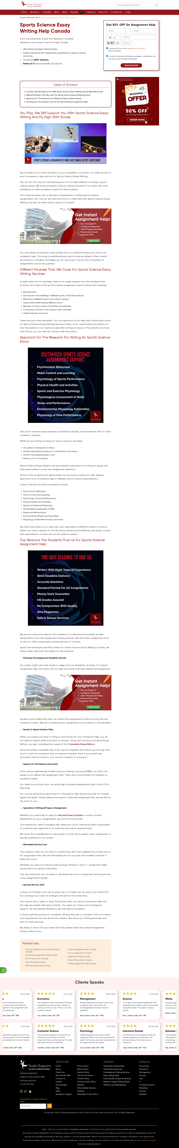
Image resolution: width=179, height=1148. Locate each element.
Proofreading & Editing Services (116, 1072)
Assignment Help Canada (79, 956)
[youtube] (30, 1091)
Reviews (77, 12)
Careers (59, 1082)
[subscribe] (49, 1106)
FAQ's (58, 1091)
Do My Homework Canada (36, 959)
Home (24, 12)
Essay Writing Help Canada (79, 960)
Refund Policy (82, 1069)
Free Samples (61, 1085)
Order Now (60, 1072)
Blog (56, 12)
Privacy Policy (82, 1066)
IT (140, 1082)
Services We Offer (63, 1075)
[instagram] (21, 1091)
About (58, 1069)
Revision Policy (83, 1072)
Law (141, 1079)
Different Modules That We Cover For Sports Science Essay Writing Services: (58, 95)
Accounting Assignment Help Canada (41, 955)
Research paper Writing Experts (116, 1082)
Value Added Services (86, 1088)
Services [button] (34, 12)
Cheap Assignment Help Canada (82, 964)
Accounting (144, 1066)
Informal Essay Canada (70, 815)
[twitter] (25, 1091)
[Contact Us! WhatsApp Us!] (3, 970)
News (64, 12)
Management (145, 1072)
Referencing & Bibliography (114, 1085)
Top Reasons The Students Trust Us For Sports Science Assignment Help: (57, 102)
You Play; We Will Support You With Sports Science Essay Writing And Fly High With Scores (64, 92)
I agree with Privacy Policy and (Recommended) (127, 50)
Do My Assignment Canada (79, 953)
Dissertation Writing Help (113, 1066)
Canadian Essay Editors (82, 744)
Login (128, 12)
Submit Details (131, 65)
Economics (143, 1069)
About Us (103, 12)
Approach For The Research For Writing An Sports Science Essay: (54, 98)
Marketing (143, 1088)
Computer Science (147, 1085)
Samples (47, 12)
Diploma (91, 12)
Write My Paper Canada (35, 962)
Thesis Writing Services (112, 1069)
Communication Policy (86, 1082)
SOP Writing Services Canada (37, 966)
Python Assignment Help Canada (82, 949)
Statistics (143, 1094)
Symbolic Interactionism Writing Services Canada (42, 951)
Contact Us (116, 12)
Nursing (142, 1075)
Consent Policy (83, 1079)
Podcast (80, 1091)
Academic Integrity (64, 1094)
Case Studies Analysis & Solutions (117, 1079)
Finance (142, 1091)
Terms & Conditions (138, 48)
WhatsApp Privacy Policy (87, 1094)
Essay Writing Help (111, 1075)
